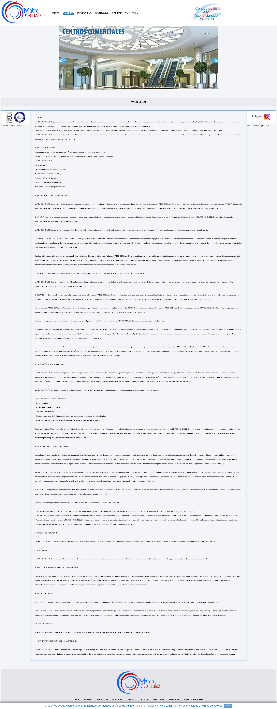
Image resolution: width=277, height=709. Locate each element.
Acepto (228, 706)
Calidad (117, 12)
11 (152, 87)
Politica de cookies (211, 705)
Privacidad (174, 700)
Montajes (101, 12)
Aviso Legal (158, 700)
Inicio (55, 12)
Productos (84, 12)
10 (149, 87)
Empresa (68, 12)
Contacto (131, 12)
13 (159, 87)
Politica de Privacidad (185, 705)
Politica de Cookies (193, 700)
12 (156, 87)
